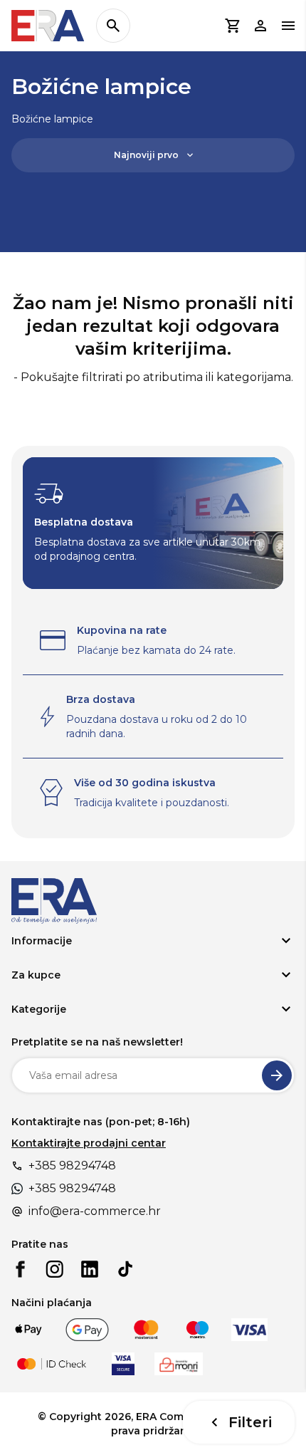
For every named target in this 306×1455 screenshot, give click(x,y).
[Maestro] (197, 1329)
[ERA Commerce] (48, 25)
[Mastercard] (146, 1329)
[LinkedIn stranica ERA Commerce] (89, 1269)
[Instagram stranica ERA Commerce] (54, 1269)
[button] (232, 26)
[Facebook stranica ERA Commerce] (19, 1269)
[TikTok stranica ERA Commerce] (125, 1269)
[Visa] (249, 1329)
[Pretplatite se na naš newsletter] (277, 1075)
